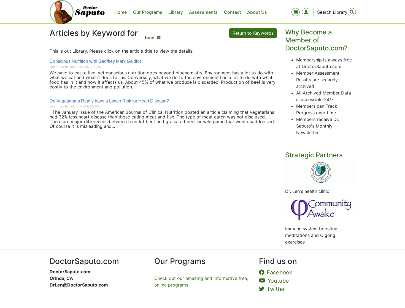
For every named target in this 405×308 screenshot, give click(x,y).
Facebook (279, 272)
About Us (257, 12)
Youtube (278, 280)
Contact (232, 12)
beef (150, 37)
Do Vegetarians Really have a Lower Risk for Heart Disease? (109, 101)
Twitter (276, 289)
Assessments (203, 12)
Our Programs (147, 12)
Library (175, 12)
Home (120, 12)
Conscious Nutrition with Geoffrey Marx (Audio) (95, 61)
